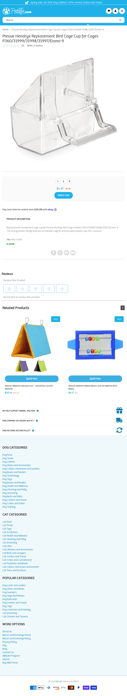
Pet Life (59, 681)
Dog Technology (10, 475)
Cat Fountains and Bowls (15, 563)
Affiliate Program (11, 655)
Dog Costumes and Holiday (16, 609)
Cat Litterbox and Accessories (17, 549)
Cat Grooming (9, 542)
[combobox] (63, 20)
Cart (108, 10)
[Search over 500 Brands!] (120, 20)
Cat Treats (7, 525)
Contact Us (8, 652)
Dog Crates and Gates (13, 503)
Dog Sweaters (9, 592)
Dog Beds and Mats (12, 496)
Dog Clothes (8, 461)
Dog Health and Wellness (15, 486)
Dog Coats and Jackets (14, 585)
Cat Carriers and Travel (14, 556)
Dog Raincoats (9, 599)
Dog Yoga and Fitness (13, 595)
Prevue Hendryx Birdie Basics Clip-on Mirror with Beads (95, 349)
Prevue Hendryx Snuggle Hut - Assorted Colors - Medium (31, 349)
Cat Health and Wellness (14, 535)
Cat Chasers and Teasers (15, 616)
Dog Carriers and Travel (14, 500)
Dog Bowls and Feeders (14, 472)
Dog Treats (8, 458)
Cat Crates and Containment (17, 560)
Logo (18, 11)
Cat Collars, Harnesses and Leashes (20, 567)
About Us (7, 631)
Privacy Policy (9, 642)
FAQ (4, 645)
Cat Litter (7, 546)
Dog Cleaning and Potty (14, 489)
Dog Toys (7, 479)
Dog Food (7, 454)
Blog (4, 648)
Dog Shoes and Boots (13, 588)
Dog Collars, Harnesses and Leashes (21, 468)
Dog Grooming (9, 493)
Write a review (35, 45)
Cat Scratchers (10, 532)
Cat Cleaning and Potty (14, 539)
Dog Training (8, 506)
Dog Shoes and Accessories (16, 465)
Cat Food (7, 521)
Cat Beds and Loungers (14, 553)
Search (6, 659)
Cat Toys (7, 528)
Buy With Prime (10, 662)
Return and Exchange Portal (16, 635)
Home (5, 29)
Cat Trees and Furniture (14, 570)
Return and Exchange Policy (16, 638)
